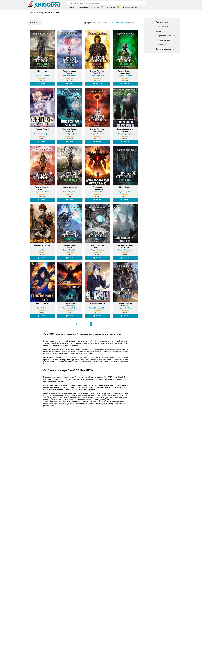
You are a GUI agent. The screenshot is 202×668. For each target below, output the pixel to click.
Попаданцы (161, 45)
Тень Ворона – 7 (42, 303)
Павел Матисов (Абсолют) (44, 134)
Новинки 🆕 (98, 7)
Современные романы (166, 36)
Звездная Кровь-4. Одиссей (125, 246)
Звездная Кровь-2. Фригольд (70, 130)
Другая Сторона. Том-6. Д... (97, 72)
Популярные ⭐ (84, 7)
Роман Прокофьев (70, 134)
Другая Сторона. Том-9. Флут (97, 130)
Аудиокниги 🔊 (162, 22)
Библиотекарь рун (42, 245)
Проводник (42, 71)
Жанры (71, 7)
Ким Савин (42, 250)
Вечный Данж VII (97, 303)
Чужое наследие (70, 187)
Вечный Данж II (42, 129)
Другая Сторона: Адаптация (125, 72)
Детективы (160, 31)
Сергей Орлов (42, 308)
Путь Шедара (125, 187)
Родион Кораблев (42, 76)
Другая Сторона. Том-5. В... (125, 304)
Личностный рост (163, 40)
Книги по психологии (165, 49)
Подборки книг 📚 (129, 7)
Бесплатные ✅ (112, 7)
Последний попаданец (70, 304)
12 (87, 324)
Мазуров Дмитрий (125, 134)
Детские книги (162, 27)
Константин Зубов (98, 192)
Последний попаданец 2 (97, 188)
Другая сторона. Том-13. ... (70, 246)
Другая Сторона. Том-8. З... (42, 188)
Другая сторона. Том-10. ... (70, 72)
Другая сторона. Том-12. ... (97, 246)
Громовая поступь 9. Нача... (125, 130)
